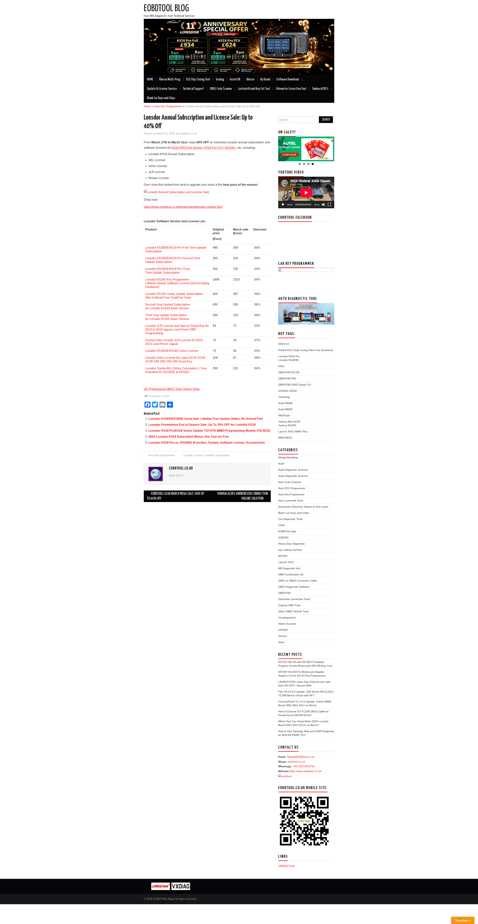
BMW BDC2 (285, 437)
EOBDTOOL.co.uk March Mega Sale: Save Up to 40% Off (175, 496)
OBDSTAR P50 (287, 378)
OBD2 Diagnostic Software (294, 586)
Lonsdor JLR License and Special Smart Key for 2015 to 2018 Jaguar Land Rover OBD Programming (177, 329)
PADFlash (284, 415)
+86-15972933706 (304, 766)
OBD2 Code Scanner (221, 89)
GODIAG (283, 537)
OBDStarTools (286, 865)
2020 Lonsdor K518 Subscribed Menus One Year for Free (188, 436)
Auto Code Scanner (289, 482)
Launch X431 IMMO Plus (293, 431)
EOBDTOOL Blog (166, 8)
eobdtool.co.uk (188, 133)
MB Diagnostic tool (289, 568)
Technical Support (193, 89)
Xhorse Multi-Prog (169, 79)
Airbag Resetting (288, 457)
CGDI (281, 525)
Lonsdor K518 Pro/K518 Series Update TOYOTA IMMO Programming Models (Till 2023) (209, 430)
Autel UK (235, 79)
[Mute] (323, 204)
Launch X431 (286, 562)
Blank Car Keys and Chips (161, 98)
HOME (150, 79)
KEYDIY (283, 555)
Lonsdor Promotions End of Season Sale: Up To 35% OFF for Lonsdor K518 (202, 424)
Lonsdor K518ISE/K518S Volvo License (171, 350)
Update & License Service (162, 89)
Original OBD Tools (289, 605)
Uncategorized (286, 617)
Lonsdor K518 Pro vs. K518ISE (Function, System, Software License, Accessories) (206, 442)
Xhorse (250, 79)
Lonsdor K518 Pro (289, 356)
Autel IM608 (285, 403)
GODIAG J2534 (287, 390)
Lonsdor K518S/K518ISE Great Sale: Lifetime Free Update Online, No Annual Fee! (205, 418)
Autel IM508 (285, 409)
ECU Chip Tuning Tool (198, 79)
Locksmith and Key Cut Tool (254, 89)
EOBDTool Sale (287, 531)
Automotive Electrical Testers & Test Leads (303, 506)
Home (147, 106)
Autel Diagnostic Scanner (293, 469)
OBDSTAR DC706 (288, 372)
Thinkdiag (284, 396)
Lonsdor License (193, 455)
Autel (281, 463)
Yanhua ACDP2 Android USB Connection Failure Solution (242, 496)
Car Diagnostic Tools (290, 519)
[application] (306, 192)
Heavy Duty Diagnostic (291, 543)
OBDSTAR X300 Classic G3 (294, 384)
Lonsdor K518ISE (288, 360)
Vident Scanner (287, 623)
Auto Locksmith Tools (290, 500)
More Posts (176, 475)
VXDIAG (283, 629)
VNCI (281, 366)
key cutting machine (290, 549)
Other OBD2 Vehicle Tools (293, 611)
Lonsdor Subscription (217, 455)
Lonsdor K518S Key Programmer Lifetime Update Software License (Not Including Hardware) (177, 283)
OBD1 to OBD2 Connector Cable (297, 580)
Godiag (220, 79)
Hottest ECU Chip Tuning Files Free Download (305, 350)
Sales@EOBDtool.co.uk (301, 756)
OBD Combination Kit (290, 574)
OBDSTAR (284, 592)
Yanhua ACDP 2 (320, 89)
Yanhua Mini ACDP (289, 421)
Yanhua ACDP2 (287, 425)
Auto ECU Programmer (291, 488)
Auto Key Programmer (168, 106)
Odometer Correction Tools (294, 599)
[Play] (283, 204)
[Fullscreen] (329, 204)
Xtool (281, 642)
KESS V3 (283, 343)
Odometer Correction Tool (291, 89)
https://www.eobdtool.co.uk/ (305, 771)
